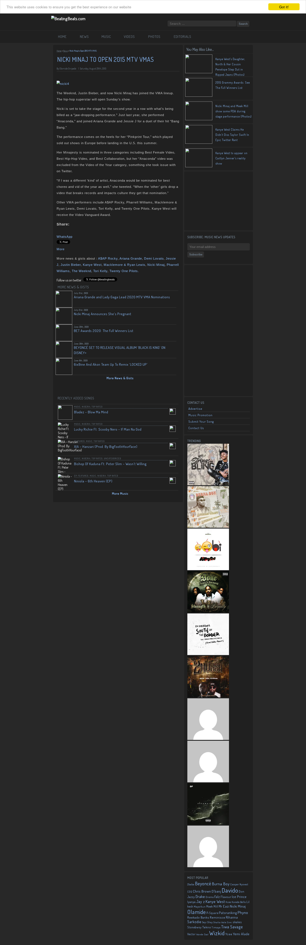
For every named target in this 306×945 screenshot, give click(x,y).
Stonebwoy (194, 927)
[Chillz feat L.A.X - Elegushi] (208, 866)
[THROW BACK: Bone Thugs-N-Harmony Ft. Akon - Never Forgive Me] (208, 611)
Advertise (195, 409)
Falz (217, 896)
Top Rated (97, 406)
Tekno (206, 927)
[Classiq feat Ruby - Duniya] (208, 739)
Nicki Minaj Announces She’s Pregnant (102, 314)
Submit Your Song (201, 422)
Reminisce (217, 917)
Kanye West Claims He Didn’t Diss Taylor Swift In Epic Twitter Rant (232, 135)
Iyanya (191, 902)
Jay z (200, 901)
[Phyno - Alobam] (208, 781)
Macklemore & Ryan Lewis (124, 264)
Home (59, 51)
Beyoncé (203, 883)
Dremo (210, 897)
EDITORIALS (182, 36)
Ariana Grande (130, 258)
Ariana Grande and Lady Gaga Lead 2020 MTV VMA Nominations (122, 297)
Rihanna (232, 917)
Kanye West (92, 264)
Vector (191, 934)
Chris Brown (202, 891)
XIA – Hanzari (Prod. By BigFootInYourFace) (105, 446)
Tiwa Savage (232, 926)
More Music (120, 493)
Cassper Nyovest (239, 884)
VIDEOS (129, 36)
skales (237, 922)
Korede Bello (239, 902)
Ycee (228, 934)
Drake (200, 896)
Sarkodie (194, 921)
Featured (79, 441)
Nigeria (86, 406)
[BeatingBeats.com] (68, 18)
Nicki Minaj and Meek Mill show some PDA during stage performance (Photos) (233, 111)
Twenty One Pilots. (124, 271)
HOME (62, 36)
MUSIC (106, 36)
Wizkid (217, 933)
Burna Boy (221, 883)
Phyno (243, 912)
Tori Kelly (100, 271)
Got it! (284, 6)
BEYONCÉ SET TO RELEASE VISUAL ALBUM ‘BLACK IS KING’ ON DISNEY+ (119, 350)
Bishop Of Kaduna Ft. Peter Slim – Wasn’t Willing (110, 464)
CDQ (189, 891)
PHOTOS (154, 36)
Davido (230, 890)
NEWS (84, 36)
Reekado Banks (198, 917)
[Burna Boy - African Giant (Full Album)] (208, 526)
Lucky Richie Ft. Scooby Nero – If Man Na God (108, 429)
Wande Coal (202, 934)
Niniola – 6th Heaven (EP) (93, 481)
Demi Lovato (154, 258)
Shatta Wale (219, 922)
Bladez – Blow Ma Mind (91, 412)
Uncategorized (112, 458)
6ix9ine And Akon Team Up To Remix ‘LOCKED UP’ (111, 364)
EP (75, 475)
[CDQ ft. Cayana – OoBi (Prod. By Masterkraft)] (208, 569)
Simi (229, 922)
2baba (190, 884)
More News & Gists (120, 378)
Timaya (216, 927)
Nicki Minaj (156, 264)
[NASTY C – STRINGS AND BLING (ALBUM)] (208, 484)
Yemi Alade (241, 934)
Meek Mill (212, 906)
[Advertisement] (218, 201)
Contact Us (196, 428)
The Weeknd (81, 271)
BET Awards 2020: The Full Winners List (103, 330)
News (65, 51)
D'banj (216, 891)
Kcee (228, 902)
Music (77, 406)
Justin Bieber (71, 264)
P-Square (212, 913)
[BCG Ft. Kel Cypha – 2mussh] (208, 696)
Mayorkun (200, 906)
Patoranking (228, 913)
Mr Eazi (224, 906)
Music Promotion (200, 415)
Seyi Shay (207, 922)
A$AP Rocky (108, 258)
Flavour (226, 897)
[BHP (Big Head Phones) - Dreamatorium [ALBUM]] (208, 823)
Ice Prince (239, 896)
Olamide (196, 911)
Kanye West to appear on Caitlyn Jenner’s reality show (231, 158)
